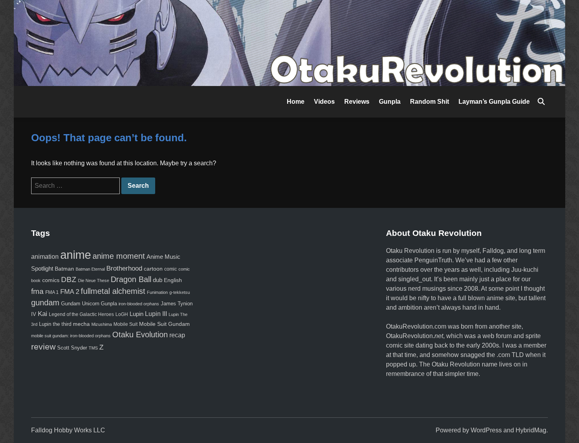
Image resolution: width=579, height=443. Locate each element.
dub (157, 280)
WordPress (486, 430)
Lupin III (156, 313)
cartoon (153, 268)
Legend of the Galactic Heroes (81, 314)
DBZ (68, 279)
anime (75, 254)
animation (45, 256)
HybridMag (531, 430)
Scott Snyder (72, 348)
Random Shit (429, 101)
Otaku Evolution (140, 334)
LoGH (121, 314)
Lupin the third (55, 324)
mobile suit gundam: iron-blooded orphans (71, 335)
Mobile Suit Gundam (164, 324)
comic (170, 269)
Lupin (136, 314)
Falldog (493, 250)
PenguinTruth (433, 260)
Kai (42, 314)
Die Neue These (93, 280)
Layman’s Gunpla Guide (494, 101)
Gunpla (390, 101)
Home (295, 101)
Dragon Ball (131, 279)
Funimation (157, 292)
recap (177, 335)
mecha (81, 324)
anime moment (119, 256)
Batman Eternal (90, 269)
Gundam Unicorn (80, 304)
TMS (93, 348)
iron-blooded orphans (139, 303)
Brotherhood (124, 268)
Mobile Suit (125, 324)
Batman (64, 268)
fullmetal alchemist (113, 291)
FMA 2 (69, 291)
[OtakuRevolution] (289, 42)
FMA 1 (52, 292)
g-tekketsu (179, 292)
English (173, 280)
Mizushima (101, 324)
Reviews (356, 101)
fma (37, 291)
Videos (324, 101)
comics (50, 280)
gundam (45, 302)
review (43, 346)
